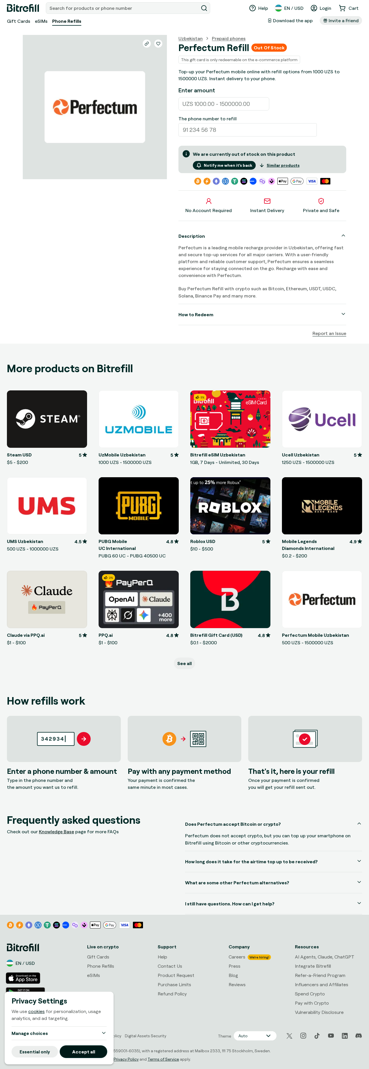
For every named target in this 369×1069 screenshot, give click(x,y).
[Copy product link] (147, 44)
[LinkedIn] (344, 1036)
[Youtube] (330, 1036)
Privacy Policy (126, 1059)
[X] (289, 1036)
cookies (36, 1011)
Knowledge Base (56, 831)
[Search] (204, 8)
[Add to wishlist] (158, 44)
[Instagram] (303, 1036)
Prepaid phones (229, 38)
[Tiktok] (317, 1036)
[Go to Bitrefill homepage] (23, 8)
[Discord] (358, 1036)
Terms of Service (163, 1059)
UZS (187, 103)
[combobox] (123, 8)
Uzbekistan (190, 38)
